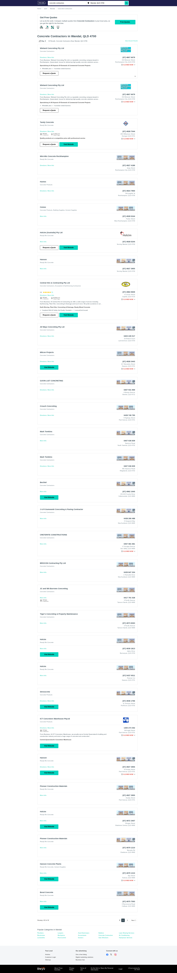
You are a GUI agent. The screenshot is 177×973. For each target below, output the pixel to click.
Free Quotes (125, 22)
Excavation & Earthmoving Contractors (68, 286)
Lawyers (60, 933)
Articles (47, 954)
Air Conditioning (124, 935)
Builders (101, 933)
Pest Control (62, 937)
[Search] (126, 3)
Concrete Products (46, 184)
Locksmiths (41, 937)
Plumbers (40, 933)
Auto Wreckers (103, 937)
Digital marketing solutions (84, 957)
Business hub (80, 960)
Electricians (41, 935)
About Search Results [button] (131, 41)
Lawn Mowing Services (126, 933)
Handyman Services (125, 937)
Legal (120, 969)
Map (42, 41)
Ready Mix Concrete (47, 125)
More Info (51, 57)
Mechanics (61, 935)
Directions (43, 57)
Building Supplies (59, 210)
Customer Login (50, 957)
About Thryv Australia (58, 969)
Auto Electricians (83, 933)
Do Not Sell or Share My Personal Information (102, 969)
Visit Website (69, 144)
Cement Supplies (71, 210)
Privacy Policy (71, 969)
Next (132, 920)
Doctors (80, 937)
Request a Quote (49, 73)
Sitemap (48, 960)
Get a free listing (81, 954)
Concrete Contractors (47, 51)
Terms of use (83, 969)
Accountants (82, 935)
